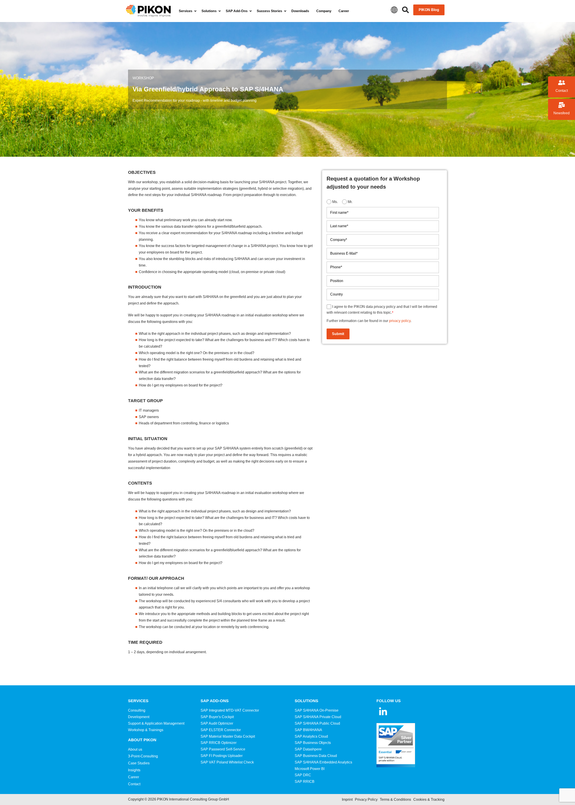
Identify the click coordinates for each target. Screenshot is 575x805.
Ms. (335, 202)
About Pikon (142, 740)
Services (138, 701)
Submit (338, 334)
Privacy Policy (366, 799)
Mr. (350, 202)
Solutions (306, 701)
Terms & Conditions (395, 799)
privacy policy (400, 321)
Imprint (347, 799)
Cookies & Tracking (429, 799)
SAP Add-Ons (215, 701)
